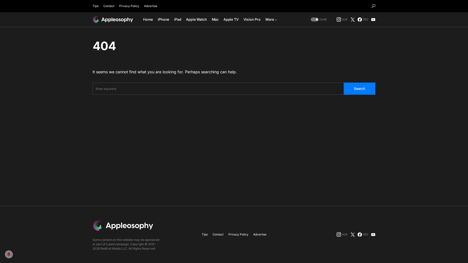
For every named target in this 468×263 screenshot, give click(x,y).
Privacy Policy (129, 6)
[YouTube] (373, 19)
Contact (108, 6)
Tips (95, 6)
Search (359, 88)
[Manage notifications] (9, 254)
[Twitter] (353, 19)
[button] (373, 6)
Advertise (150, 6)
